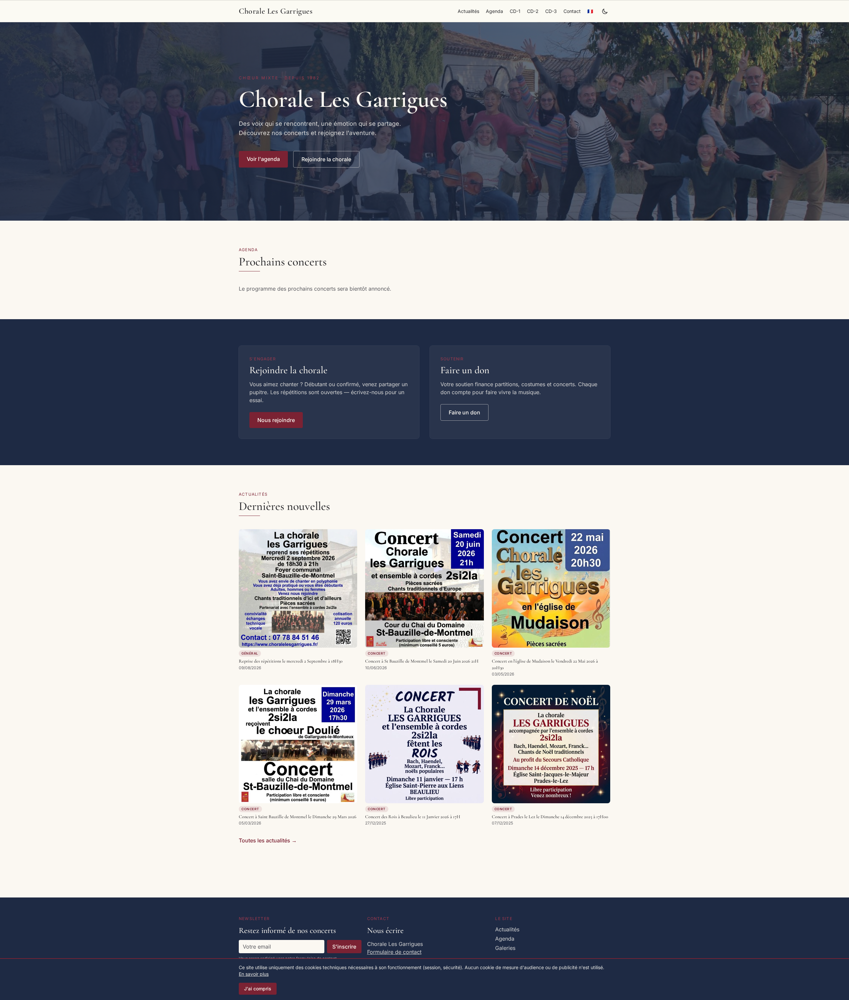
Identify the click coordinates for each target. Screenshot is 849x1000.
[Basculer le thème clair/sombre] (605, 11)
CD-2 (533, 11)
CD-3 (551, 11)
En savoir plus (254, 974)
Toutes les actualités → (268, 840)
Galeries (505, 948)
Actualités (468, 11)
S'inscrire (344, 946)
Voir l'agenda (263, 159)
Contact (572, 11)
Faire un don (464, 412)
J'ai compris (257, 988)
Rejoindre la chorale (326, 159)
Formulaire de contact (394, 952)
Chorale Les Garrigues (276, 11)
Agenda (494, 11)
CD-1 (515, 11)
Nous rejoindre (276, 420)
